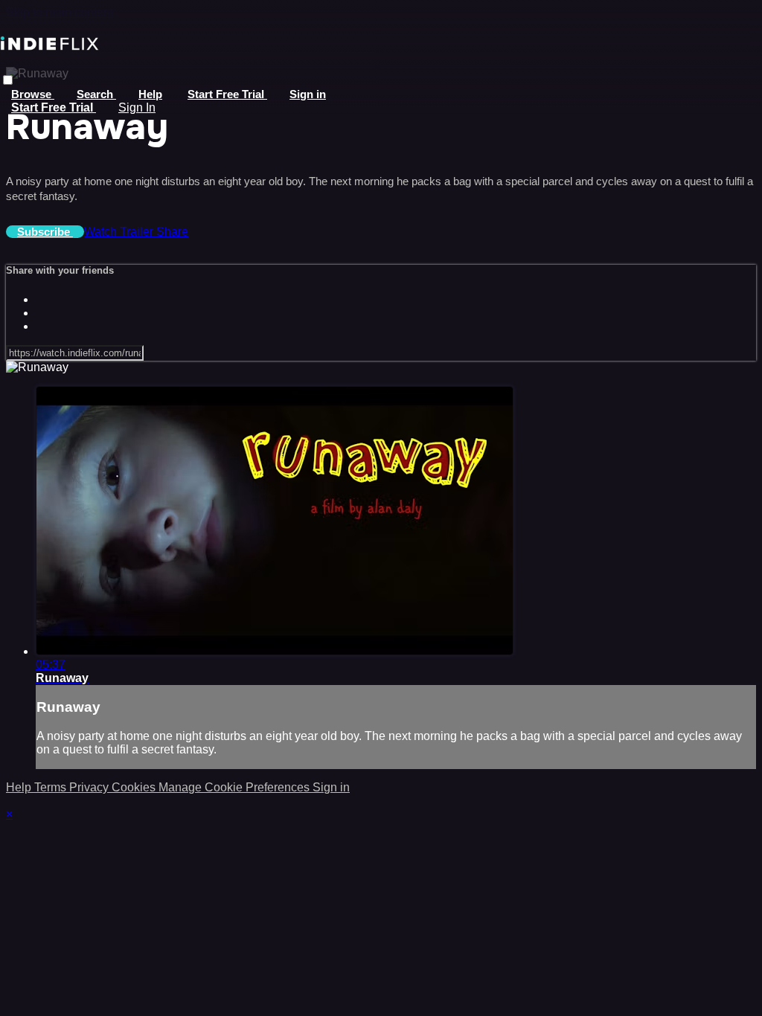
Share (172, 231)
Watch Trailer (120, 231)
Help (150, 94)
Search (96, 94)
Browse (32, 94)
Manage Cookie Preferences (236, 787)
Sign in (307, 94)
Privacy (90, 787)
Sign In (137, 107)
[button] (8, 80)
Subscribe (45, 231)
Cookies (135, 787)
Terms (51, 787)
